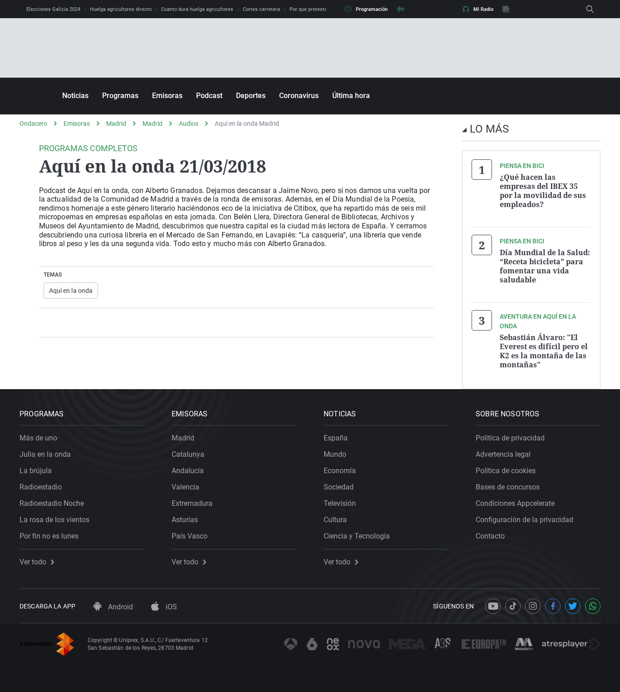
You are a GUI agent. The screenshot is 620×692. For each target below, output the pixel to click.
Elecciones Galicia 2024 (53, 9)
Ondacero (33, 123)
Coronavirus (299, 95)
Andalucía (188, 470)
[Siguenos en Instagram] (533, 606)
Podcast (209, 95)
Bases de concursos (508, 487)
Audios (188, 123)
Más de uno (38, 438)
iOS (170, 607)
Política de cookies (506, 470)
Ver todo (33, 562)
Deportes (251, 95)
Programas (120, 95)
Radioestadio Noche (52, 503)
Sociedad (339, 487)
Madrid (116, 123)
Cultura (335, 519)
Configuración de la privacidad (524, 519)
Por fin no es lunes (49, 536)
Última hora (351, 95)
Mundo (335, 454)
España (336, 438)
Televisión (340, 503)
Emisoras (167, 95)
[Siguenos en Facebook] (553, 606)
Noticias (75, 95)
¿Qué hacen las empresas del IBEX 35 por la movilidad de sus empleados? (543, 190)
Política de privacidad (510, 438)
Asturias (185, 519)
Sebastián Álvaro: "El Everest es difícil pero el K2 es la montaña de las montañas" (544, 351)
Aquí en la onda (71, 290)
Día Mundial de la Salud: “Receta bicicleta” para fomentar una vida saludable (545, 266)
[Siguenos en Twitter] (573, 606)
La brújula (36, 470)
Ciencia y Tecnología (357, 536)
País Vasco (189, 536)
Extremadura (192, 503)
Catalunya (188, 454)
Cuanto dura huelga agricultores (197, 9)
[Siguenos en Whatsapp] (592, 606)
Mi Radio (483, 9)
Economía (340, 470)
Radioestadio (41, 487)
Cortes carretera (261, 9)
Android (119, 607)
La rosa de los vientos (54, 519)
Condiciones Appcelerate (515, 503)
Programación (372, 9)
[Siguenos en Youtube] (493, 606)
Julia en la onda (45, 454)
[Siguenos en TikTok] (513, 606)
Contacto (490, 536)
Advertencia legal (503, 454)
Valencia (185, 487)
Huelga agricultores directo (121, 9)
